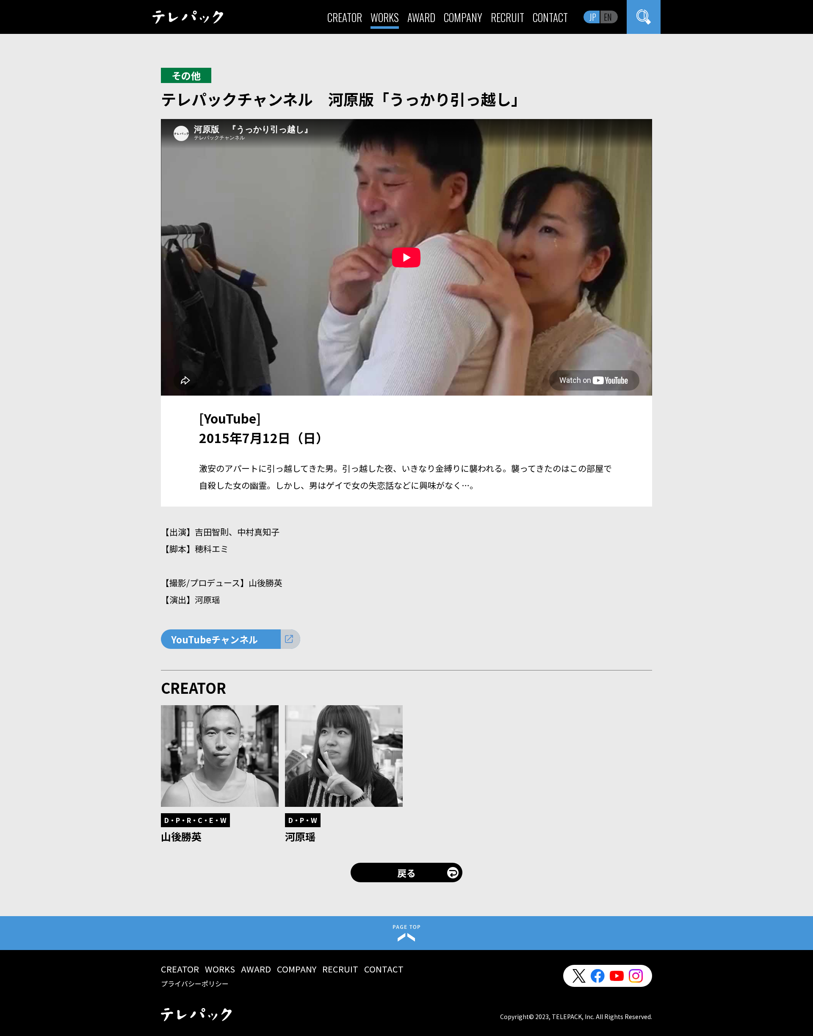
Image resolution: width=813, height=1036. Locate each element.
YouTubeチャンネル (214, 639)
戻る (406, 872)
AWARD (421, 17)
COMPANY (463, 17)
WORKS (385, 17)
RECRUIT (507, 17)
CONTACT (550, 17)
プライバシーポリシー (195, 983)
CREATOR (344, 17)
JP (592, 17)
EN (608, 17)
